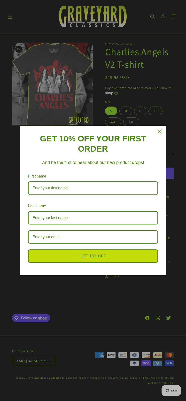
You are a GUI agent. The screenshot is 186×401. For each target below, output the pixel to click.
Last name (37, 206)
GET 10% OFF (93, 256)
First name (37, 176)
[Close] (160, 131)
